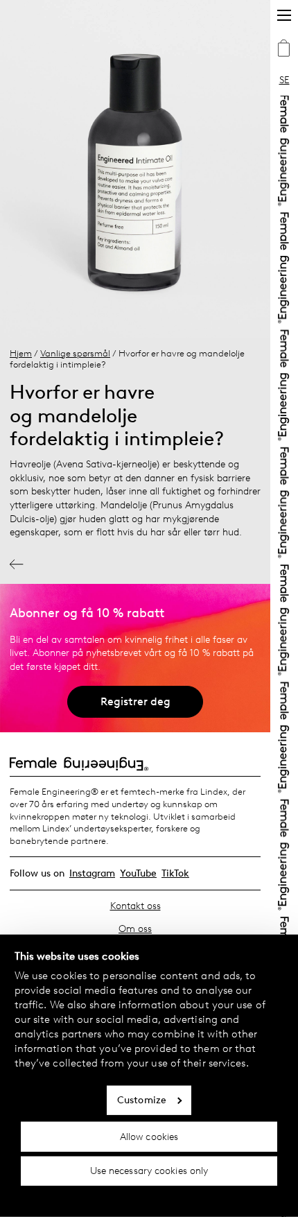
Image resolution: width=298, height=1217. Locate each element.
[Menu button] (284, 15)
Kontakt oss (135, 906)
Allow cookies (149, 1136)
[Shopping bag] (284, 50)
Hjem (21, 353)
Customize (141, 1100)
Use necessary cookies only (149, 1171)
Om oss (135, 929)
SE (284, 80)
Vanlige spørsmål (75, 353)
